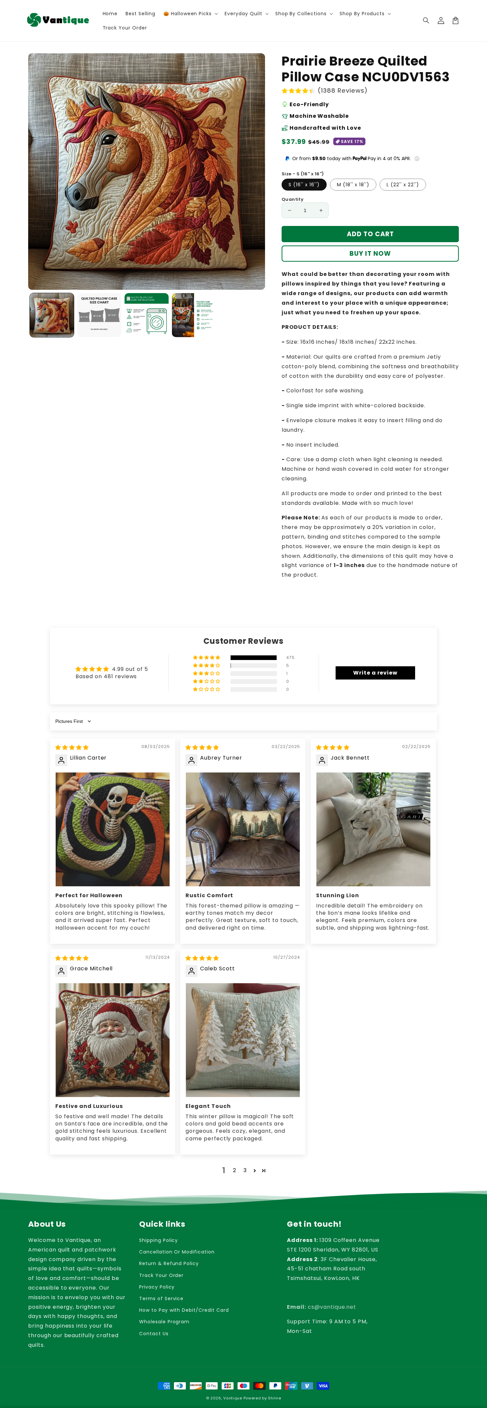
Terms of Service (161, 1298)
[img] (72, 747)
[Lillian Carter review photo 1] (112, 829)
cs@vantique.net (321, 1307)
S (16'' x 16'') (304, 184)
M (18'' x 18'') (353, 184)
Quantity (292, 199)
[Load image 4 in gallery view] (194, 315)
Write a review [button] (375, 673)
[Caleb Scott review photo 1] (243, 1040)
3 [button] (245, 1170)
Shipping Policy (158, 1240)
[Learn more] (417, 158)
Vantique (232, 1398)
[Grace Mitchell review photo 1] (112, 1040)
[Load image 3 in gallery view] (147, 315)
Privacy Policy (157, 1287)
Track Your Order (161, 1275)
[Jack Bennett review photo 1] (373, 829)
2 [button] (234, 1170)
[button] (426, 20)
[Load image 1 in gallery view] (52, 315)
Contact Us (154, 1333)
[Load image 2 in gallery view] (99, 315)
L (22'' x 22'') (403, 184)
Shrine (274, 1398)
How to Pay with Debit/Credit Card (184, 1310)
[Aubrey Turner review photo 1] (243, 829)
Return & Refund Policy (169, 1263)
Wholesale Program (164, 1321)
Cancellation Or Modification (177, 1252)
